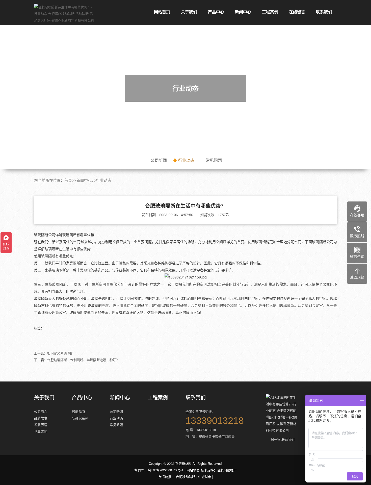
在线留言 (297, 12)
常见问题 (214, 160)
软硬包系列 (80, 418)
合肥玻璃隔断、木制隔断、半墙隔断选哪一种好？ (83, 359)
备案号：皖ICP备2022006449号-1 (158, 470)
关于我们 (189, 12)
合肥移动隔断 (185, 476)
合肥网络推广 (227, 470)
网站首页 (162, 12)
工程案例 (270, 12)
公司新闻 (159, 160)
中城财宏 (204, 476)
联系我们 (324, 12)
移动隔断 (78, 411)
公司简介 (40, 411)
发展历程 (40, 424)
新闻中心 (243, 12)
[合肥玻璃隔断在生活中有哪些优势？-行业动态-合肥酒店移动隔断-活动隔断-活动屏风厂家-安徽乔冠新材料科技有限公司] (64, 13)
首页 (68, 180)
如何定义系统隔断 (60, 353)
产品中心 (216, 12)
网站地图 (193, 470)
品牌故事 (40, 418)
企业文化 (40, 431)
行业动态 (186, 160)
